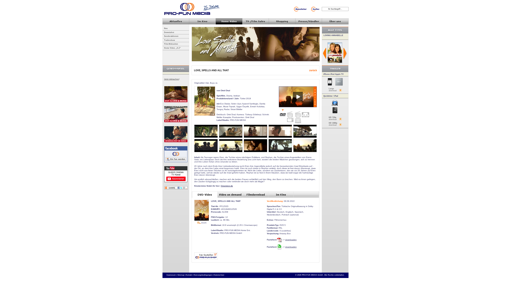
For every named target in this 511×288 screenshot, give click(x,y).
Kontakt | (189, 275)
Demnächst (169, 32)
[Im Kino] (305, 113)
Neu (166, 28)
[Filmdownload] (298, 116)
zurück (313, 70)
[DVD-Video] (282, 113)
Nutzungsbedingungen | (203, 275)
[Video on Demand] (290, 115)
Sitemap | (181, 275)
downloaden (291, 240)
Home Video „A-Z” (172, 48)
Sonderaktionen (171, 36)
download (333, 90)
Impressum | (171, 275)
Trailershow (169, 40)
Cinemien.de (227, 186)
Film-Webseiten (171, 44)
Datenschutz (219, 275)
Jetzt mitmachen (171, 79)
